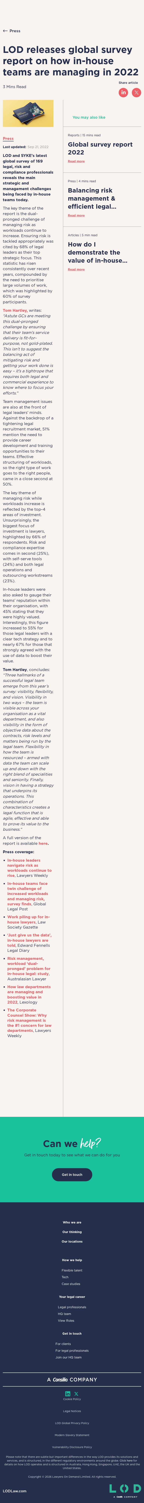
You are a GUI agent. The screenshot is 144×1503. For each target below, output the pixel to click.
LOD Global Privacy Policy (72, 1423)
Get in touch (72, 1175)
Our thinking (72, 1232)
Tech (65, 1277)
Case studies (71, 1284)
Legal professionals (72, 1307)
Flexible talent (72, 1270)
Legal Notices (72, 1411)
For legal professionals (72, 1350)
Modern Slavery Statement (72, 1435)
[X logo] (136, 92)
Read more (76, 161)
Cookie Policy (72, 1399)
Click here (126, 1460)
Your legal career (72, 1297)
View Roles (66, 1320)
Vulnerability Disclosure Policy (72, 1447)
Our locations (72, 1241)
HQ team (64, 1314)
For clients (63, 1344)
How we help (72, 1260)
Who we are (72, 1222)
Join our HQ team (69, 1357)
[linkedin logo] (123, 92)
